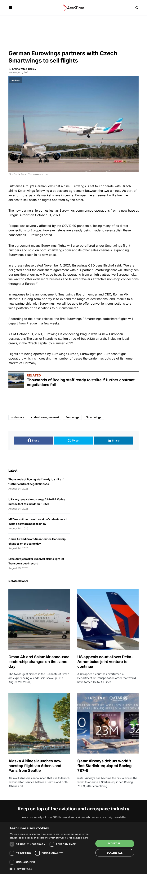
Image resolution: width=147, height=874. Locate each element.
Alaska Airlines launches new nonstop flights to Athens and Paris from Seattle (34, 766)
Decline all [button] (114, 852)
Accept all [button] (115, 843)
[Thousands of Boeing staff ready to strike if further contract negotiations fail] (16, 380)
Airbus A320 (86, 338)
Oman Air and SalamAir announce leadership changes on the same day (38, 662)
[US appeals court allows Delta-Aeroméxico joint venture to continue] (108, 619)
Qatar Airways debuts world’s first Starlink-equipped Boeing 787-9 (104, 766)
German (41, 186)
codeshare (17, 417)
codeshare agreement (45, 417)
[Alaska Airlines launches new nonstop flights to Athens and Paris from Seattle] (39, 723)
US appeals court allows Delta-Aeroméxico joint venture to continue (105, 662)
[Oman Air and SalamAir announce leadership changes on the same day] (39, 619)
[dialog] (73, 848)
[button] (10, 7)
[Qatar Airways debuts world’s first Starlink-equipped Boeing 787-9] (108, 723)
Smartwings (93, 417)
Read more (82, 837)
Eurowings (78, 186)
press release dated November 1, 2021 (42, 265)
